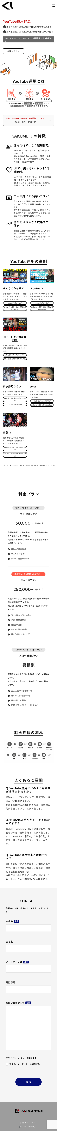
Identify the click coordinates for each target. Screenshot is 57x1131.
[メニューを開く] (53, 5)
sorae (33, 386)
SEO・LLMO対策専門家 (15, 339)
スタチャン (36, 288)
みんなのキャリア (13, 288)
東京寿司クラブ (12, 386)
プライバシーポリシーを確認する (21, 1058)
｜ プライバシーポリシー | (29, 1123)
